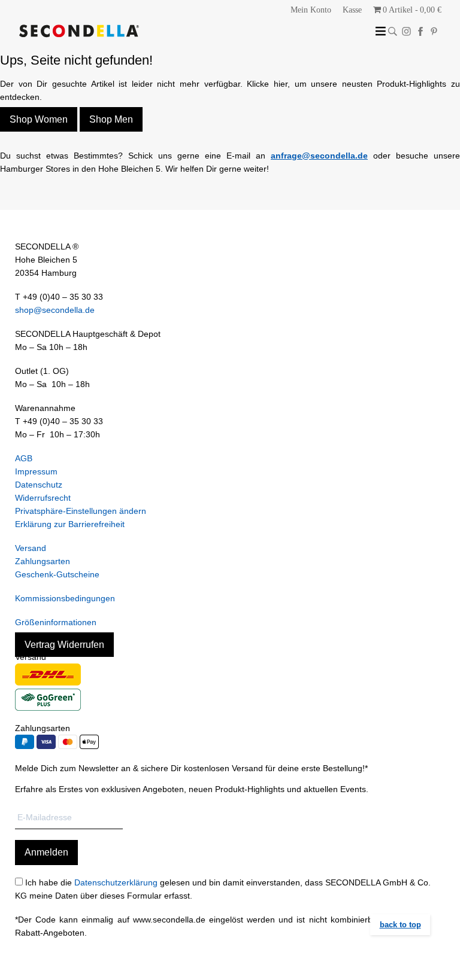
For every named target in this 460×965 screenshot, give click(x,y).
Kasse (352, 9)
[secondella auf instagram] (406, 31)
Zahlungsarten (42, 561)
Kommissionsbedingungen (65, 598)
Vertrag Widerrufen (64, 645)
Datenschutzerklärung (116, 882)
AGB (23, 458)
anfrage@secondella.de (319, 155)
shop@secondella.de (55, 310)
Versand (30, 548)
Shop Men (111, 119)
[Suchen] (392, 31)
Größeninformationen (55, 622)
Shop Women (39, 119)
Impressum (36, 471)
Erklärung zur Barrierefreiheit (70, 524)
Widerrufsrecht (43, 498)
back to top (400, 924)
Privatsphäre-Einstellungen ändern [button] (80, 511)
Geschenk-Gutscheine (57, 574)
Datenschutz (38, 484)
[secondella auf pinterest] (433, 31)
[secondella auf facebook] (420, 31)
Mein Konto (310, 9)
